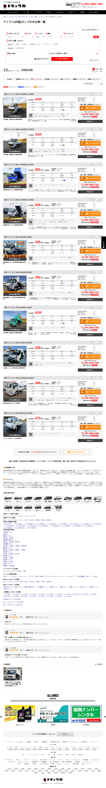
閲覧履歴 (82, 12)
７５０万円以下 (66, 526)
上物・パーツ (85, 763)
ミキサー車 (11, 761)
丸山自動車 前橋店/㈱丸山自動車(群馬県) (12, 119)
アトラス (20, 516)
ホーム (10, 741)
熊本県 (55, 772)
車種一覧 (10, 749)
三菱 (16, 747)
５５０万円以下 (21, 526)
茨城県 (62, 768)
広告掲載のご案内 (55, 741)
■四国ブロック (7, 560)
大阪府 (11, 558)
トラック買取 (26, 12)
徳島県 (5, 561)
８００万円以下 (77, 526)
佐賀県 (42, 772)
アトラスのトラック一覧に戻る (13, 602)
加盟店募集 (44, 741)
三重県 (23, 550)
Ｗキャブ (14, 576)
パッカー (62, 576)
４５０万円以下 (96, 524)
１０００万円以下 (31, 528)
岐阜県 (11, 550)
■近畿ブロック (7, 556)
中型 (25, 520)
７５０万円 (24, 596)
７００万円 (15, 596)
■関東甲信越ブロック (9, 540)
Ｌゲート (47, 44)
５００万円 (75, 594)
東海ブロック (54, 587)
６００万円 (92, 594)
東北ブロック (19, 587)
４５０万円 (67, 594)
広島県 (79, 770)
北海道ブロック (8, 587)
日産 (36, 617)
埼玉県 (11, 546)
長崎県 (49, 772)
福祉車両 (26, 763)
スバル (59, 747)
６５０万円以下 (43, 526)
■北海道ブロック (8, 532)
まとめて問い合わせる (77, 452)
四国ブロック (93, 587)
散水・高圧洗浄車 (54, 761)
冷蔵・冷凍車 (39, 576)
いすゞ (22, 747)
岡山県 (73, 770)
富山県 (5, 554)
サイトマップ (94, 741)
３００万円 (41, 594)
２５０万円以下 (51, 524)
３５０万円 (49, 594)
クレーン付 (48, 576)
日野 (10, 747)
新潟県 (11, 542)
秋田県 (29, 768)
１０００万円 (68, 596)
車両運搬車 (81, 576)
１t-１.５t (14, 520)
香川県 (11, 561)
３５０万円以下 (74, 524)
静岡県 (17, 550)
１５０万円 (15, 594)
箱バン (89, 576)
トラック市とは (38, 12)
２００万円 (24, 594)
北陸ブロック (64, 587)
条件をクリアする (94, 60)
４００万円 (58, 594)
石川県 (17, 554)
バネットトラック (30, 516)
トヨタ (34, 747)
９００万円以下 (8, 528)
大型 (25, 581)
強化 (24, 44)
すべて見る (98, 664)
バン (8, 520)
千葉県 (17, 546)
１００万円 (6, 594)
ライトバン (67, 763)
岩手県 (5, 538)
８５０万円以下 (88, 526)
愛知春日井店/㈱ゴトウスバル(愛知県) (11, 403)
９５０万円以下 (19, 528)
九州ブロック (7, 589)
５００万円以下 (9, 526)
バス (97, 761)
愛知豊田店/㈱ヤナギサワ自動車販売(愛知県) (13, 189)
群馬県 (5, 542)
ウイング (30, 576)
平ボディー (6, 576)
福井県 (11, 554)
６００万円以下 (32, 526)
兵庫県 (5, 558)
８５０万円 (41, 596)
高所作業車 (85, 759)
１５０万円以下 (29, 524)
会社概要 (28, 741)
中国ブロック (83, 587)
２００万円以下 (40, 524)
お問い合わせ (60, 12)
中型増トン (49, 520)
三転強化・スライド (35, 44)
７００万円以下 (54, 526)
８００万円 (32, 596)
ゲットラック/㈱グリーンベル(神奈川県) (12, 438)
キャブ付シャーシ (88, 761)
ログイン (65, 734)
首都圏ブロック (43, 587)
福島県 (36, 768)
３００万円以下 (63, 524)
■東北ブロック (7, 536)
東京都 (5, 546)
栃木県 (17, 542)
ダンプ (56, 576)
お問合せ (36, 741)
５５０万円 (84, 594)
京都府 (46, 770)
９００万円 (49, 596)
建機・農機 (76, 763)
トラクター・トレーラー (23, 761)
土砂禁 (56, 44)
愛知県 (5, 550)
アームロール (76, 759)
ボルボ (74, 747)
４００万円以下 (85, 524)
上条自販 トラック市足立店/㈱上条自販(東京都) (14, 367)
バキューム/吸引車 (43, 763)
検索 (96, 37)
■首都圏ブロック (8, 544)
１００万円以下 (18, 524)
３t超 (42, 520)
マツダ (53, 747)
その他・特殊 (20, 48)
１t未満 (37, 520)
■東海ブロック (7, 548)
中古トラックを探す (13, 12)
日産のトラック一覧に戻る (12, 599)
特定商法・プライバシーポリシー (71, 741)
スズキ (80, 747)
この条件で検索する (63, 58)
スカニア (94, 747)
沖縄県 (70, 772)
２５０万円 (32, 594)
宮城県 (11, 538)
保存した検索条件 (94, 12)
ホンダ (46, 747)
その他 (31, 520)
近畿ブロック (74, 587)
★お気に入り (72, 12)
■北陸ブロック (7, 552)
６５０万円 (6, 596)
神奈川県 (23, 546)
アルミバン (22, 576)
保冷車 (52, 763)
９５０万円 (58, 596)
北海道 (5, 534)
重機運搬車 (35, 761)
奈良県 (66, 770)
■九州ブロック (7, 563)
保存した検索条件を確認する (89, 29)
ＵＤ (28, 747)
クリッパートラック (9, 516)
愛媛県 (99, 770)
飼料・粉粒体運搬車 (67, 761)
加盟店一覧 (49, 12)
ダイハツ (67, 747)
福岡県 (5, 565)
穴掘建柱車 (77, 761)
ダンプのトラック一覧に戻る (13, 604)
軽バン (59, 763)
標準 (18, 44)
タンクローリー (71, 576)
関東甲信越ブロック (30, 587)
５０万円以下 (7, 524)
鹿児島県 (12, 565)
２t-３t (20, 520)
